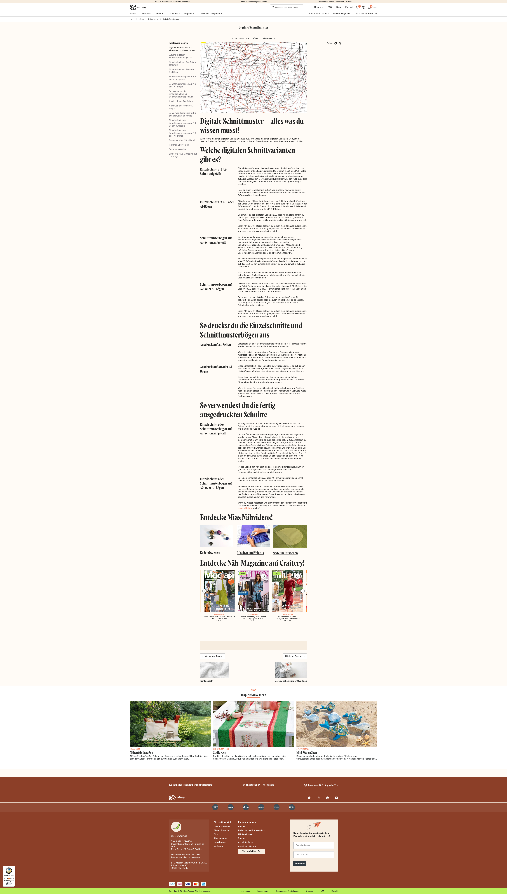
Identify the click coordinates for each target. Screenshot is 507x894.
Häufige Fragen (245, 834)
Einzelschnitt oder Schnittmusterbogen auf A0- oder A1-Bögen (183, 133)
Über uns (318, 7)
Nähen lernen (153, 19)
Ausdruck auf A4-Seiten (181, 101)
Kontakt (349, 7)
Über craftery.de (222, 826)
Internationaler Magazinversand (254, 2)
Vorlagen (218, 846)
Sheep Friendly (221, 830)
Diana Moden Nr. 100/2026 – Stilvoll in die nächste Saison (219, 618)
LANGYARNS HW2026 (366, 13)
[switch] (8, 883)
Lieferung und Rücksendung (251, 830)
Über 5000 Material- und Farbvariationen (173, 2)
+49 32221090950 (182, 841)
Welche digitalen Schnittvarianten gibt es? (181, 56)
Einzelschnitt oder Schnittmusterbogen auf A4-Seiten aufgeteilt (183, 123)
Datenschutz (262, 891)
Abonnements (220, 838)
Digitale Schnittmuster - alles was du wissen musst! (182, 49)
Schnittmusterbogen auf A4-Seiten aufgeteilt (183, 78)
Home (132, 19)
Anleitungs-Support (247, 846)
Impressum (245, 891)
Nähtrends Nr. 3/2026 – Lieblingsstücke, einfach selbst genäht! (287, 618)
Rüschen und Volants (179, 144)
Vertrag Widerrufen (251, 851)
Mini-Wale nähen (306, 753)
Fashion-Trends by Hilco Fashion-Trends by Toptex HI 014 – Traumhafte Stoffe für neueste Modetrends (253, 618)
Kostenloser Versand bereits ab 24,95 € (335, 2)
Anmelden (300, 863)
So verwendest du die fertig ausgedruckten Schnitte (182, 114)
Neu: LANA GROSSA (319, 13)
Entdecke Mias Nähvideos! (182, 140)
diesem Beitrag (245, 508)
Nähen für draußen (141, 753)
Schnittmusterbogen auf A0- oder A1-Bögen (183, 85)
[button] (204, 591)
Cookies (309, 891)
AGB (322, 891)
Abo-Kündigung (245, 842)
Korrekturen (220, 842)
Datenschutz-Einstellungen (287, 891)
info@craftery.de (179, 836)
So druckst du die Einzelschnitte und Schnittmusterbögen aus (181, 94)
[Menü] (13, 867)
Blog (338, 7)
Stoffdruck (219, 753)
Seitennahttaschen (178, 149)
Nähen (141, 19)
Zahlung (242, 838)
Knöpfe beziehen (210, 553)
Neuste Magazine (342, 13)
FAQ (330, 7)
